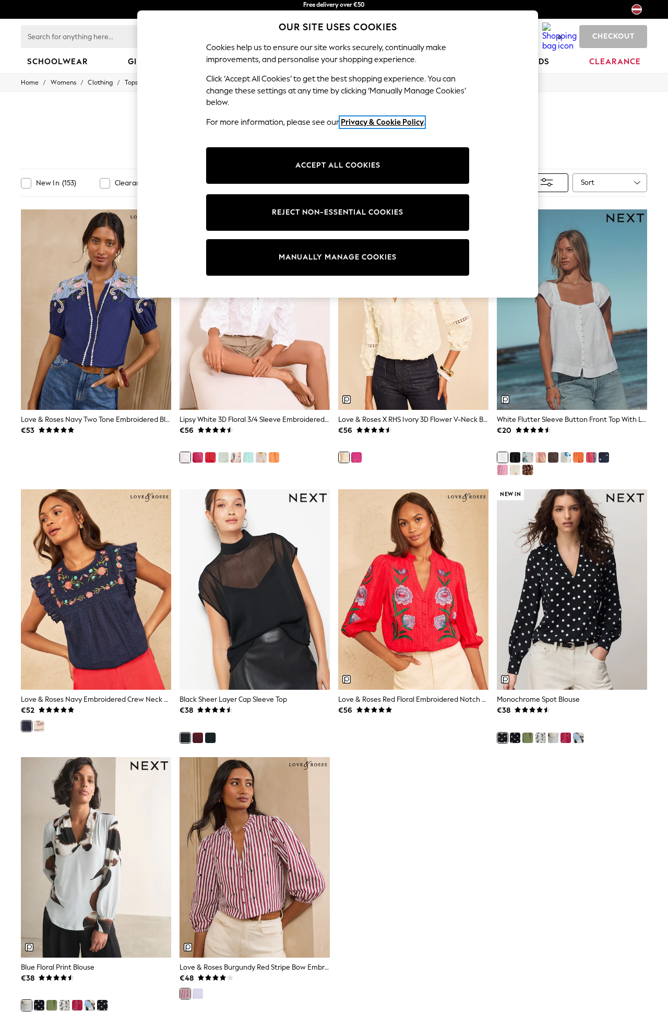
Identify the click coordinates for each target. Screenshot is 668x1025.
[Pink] (198, 457)
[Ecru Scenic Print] (540, 457)
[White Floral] (236, 457)
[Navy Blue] (210, 738)
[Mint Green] (248, 457)
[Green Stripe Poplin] (223, 457)
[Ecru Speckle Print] (540, 738)
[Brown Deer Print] (527, 470)
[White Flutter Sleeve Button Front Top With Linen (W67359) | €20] (572, 309)
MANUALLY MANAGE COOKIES (338, 257)
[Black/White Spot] (515, 738)
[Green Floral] (527, 738)
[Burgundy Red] (198, 738)
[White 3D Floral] (185, 457)
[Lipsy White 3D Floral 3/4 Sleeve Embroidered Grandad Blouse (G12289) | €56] (255, 309)
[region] (337, 154)
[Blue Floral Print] (553, 738)
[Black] (515, 457)
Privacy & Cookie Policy (382, 122)
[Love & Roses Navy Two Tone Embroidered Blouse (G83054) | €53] (96, 309)
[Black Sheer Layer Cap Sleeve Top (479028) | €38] (255, 589)
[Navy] (26, 726)
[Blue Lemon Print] (261, 457)
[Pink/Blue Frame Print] (591, 457)
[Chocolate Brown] (553, 457)
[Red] (210, 457)
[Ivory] (344, 457)
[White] (502, 457)
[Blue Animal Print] (578, 738)
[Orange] (274, 457)
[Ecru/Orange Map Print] (565, 457)
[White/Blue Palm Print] (527, 457)
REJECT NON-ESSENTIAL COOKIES (337, 212)
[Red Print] (565, 738)
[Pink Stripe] (502, 470)
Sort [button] (587, 182)
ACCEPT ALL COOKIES (337, 165)
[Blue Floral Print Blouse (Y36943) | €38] (96, 857)
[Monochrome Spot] (502, 738)
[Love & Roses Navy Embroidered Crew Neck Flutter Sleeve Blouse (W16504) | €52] (96, 589)
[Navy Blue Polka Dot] (604, 457)
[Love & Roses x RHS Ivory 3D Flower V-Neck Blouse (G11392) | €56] (413, 309)
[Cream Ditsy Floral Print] (515, 470)
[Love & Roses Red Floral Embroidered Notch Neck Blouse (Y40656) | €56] (413, 589)
